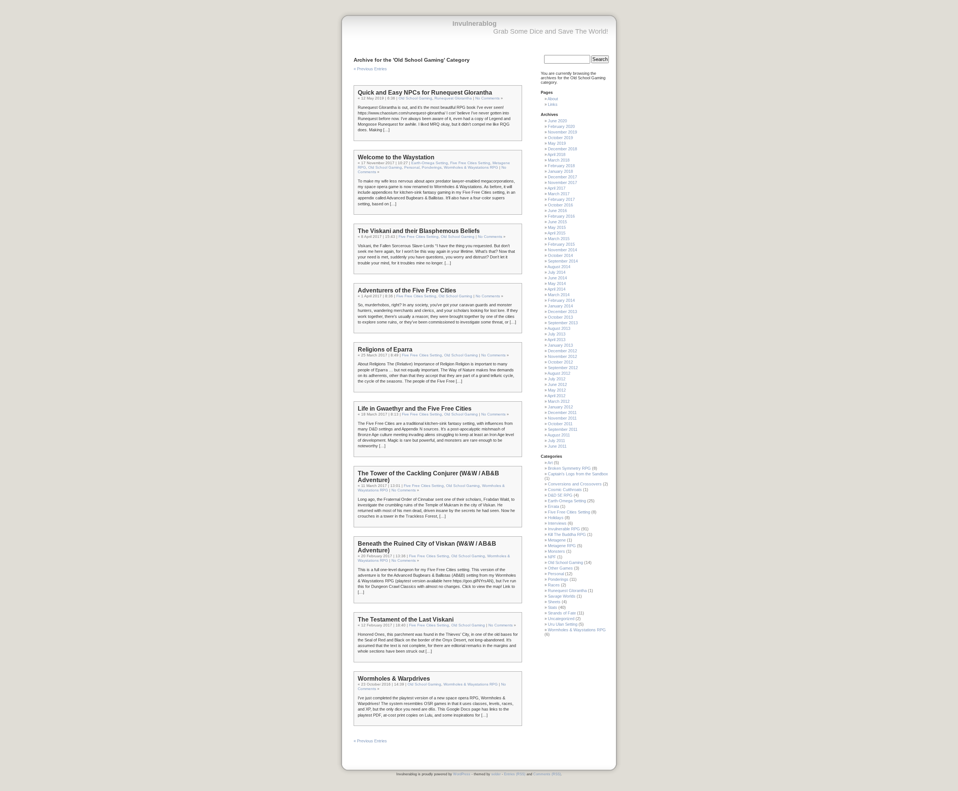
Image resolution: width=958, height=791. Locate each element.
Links (553, 104)
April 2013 (556, 339)
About (552, 98)
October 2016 (560, 205)
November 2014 (562, 250)
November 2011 (562, 418)
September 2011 (562, 429)
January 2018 (560, 171)
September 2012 (563, 367)
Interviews (557, 523)
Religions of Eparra (385, 349)
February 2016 (561, 216)
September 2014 (563, 261)
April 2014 (556, 289)
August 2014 (558, 266)
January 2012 (560, 407)
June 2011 (557, 446)
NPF (552, 557)
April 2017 (556, 188)
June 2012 (557, 384)
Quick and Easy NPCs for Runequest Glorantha (425, 92)
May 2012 (557, 390)
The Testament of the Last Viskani (406, 619)
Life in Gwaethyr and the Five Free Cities (415, 408)
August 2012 (558, 373)
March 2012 (559, 401)
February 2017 (561, 199)
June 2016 (557, 210)
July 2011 (556, 440)
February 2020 (561, 126)
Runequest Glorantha (453, 98)
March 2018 (559, 160)
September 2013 (563, 323)
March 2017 (559, 193)
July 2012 (556, 379)
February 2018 (561, 165)
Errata (553, 506)
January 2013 (560, 345)
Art (550, 462)
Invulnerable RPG (564, 529)
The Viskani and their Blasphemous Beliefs (419, 231)
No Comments (487, 98)
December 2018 (562, 149)
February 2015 (561, 244)
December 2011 (562, 412)
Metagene (557, 540)
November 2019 (562, 132)
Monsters (556, 551)
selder (496, 774)
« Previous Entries (370, 69)
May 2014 (557, 283)
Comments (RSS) (547, 774)
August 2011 (558, 435)
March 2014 (559, 294)
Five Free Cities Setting (470, 163)
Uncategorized (561, 618)
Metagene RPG (562, 545)
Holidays (556, 517)
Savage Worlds (562, 596)
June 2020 (557, 121)
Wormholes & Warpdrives (394, 678)
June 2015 (557, 222)
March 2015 (559, 238)
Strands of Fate (562, 613)
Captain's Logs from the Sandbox (578, 474)
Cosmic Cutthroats (565, 489)
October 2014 (560, 255)
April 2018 (556, 154)
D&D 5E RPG (560, 495)
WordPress (461, 774)
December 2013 (562, 311)
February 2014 (561, 300)
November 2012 (562, 356)
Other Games (560, 568)
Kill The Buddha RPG (567, 534)
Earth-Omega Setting (429, 163)
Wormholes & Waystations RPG (471, 167)
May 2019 (557, 143)
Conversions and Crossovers (575, 484)
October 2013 (560, 317)
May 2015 (557, 227)
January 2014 (560, 306)
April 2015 (556, 233)
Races (554, 585)
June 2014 (557, 278)
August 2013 (558, 328)
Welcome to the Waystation (396, 157)
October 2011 (560, 423)
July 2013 (556, 334)
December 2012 (562, 351)
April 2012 (556, 395)
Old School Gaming (415, 98)
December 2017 (562, 177)
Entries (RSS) (514, 774)
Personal (411, 167)
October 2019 (560, 137)
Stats (552, 607)
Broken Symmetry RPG (569, 468)
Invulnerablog (474, 23)
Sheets (554, 602)
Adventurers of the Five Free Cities (407, 290)
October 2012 (560, 362)
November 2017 (562, 182)
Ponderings (432, 167)
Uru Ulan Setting (562, 624)
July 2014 (556, 272)
